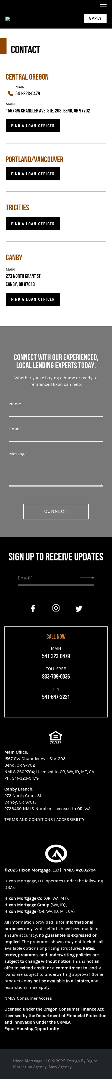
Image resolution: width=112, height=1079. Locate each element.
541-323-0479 (27, 93)
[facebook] (33, 608)
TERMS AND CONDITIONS (28, 819)
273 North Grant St (23, 276)
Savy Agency (59, 1067)
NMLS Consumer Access (28, 998)
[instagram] (56, 608)
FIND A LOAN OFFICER (33, 299)
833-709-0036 (56, 676)
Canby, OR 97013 (20, 802)
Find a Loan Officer (33, 126)
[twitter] (79, 608)
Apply (95, 18)
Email (15, 428)
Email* (25, 578)
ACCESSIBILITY (71, 819)
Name (15, 404)
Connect (56, 511)
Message (18, 453)
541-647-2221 (56, 697)
